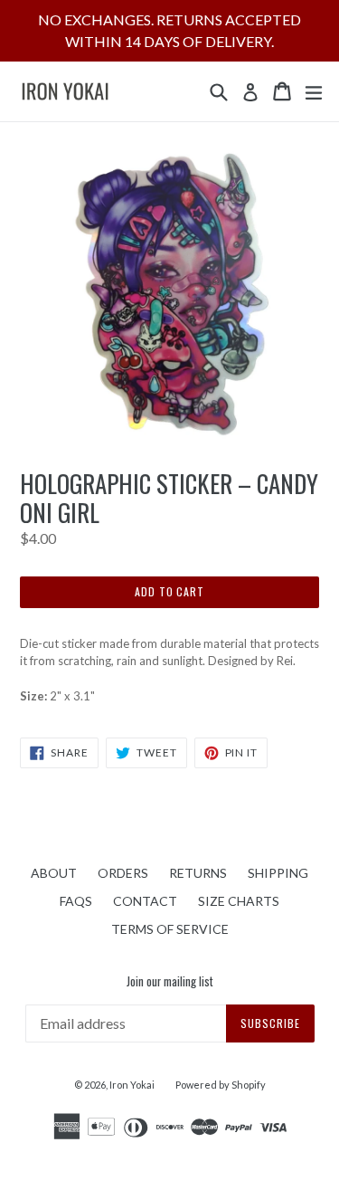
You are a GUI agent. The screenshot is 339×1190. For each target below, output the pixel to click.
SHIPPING (278, 873)
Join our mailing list (170, 982)
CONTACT (145, 901)
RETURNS (198, 873)
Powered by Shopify (220, 1084)
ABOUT (54, 873)
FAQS (76, 901)
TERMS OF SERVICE (170, 929)
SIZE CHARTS (238, 901)
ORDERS (123, 873)
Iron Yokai (132, 1084)
